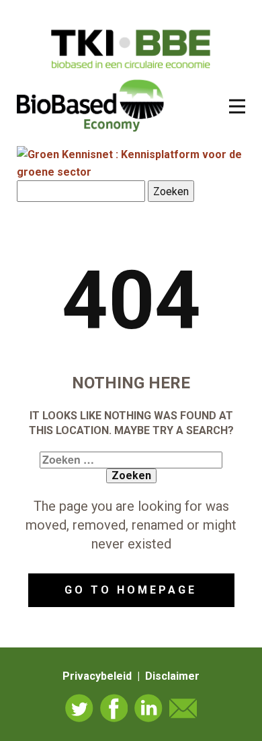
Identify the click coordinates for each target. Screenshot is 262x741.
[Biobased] (90, 104)
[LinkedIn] (148, 708)
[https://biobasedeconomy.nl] (131, 48)
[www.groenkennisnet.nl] (131, 172)
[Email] (183, 708)
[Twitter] (79, 708)
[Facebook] (114, 708)
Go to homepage (130, 590)
